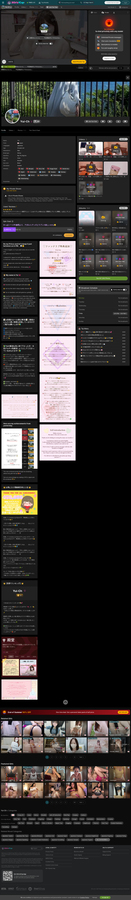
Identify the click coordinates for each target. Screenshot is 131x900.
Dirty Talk (41, 168)
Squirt (22, 172)
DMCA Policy (49, 858)
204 (107, 179)
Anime (43, 172)
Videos (24, 7)
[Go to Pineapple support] (30, 889)
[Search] (81, 2)
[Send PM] (125, 121)
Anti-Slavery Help (50, 868)
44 (82, 179)
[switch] (125, 290)
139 (82, 198)
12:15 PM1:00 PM (119, 313)
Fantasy (63, 172)
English (35, 848)
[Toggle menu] (3, 2)
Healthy (23, 175)
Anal (22, 168)
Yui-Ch (3, 811)
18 (82, 159)
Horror (33, 175)
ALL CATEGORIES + (102, 839)
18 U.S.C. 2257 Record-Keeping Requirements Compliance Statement (110, 889)
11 (81, 252)
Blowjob (31, 168)
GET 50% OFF (123, 712)
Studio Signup (78, 855)
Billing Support (107, 855)
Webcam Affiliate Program (81, 858)
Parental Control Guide (52, 865)
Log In (125, 2)
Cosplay (53, 172)
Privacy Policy (49, 851)
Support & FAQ (107, 851)
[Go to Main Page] (15, 2)
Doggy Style (53, 168)
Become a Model (78, 851)
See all (122, 139)
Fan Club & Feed (34, 130)
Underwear (33, 172)
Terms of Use (49, 855)
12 (98, 274)
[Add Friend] (118, 121)
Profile (17, 7)
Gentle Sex (65, 168)
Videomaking (57, 175)
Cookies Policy (50, 861)
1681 (82, 230)
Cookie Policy (84, 897)
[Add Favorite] (4, 62)
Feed (41, 7)
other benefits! (112, 54)
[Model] (128, 78)
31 (107, 159)
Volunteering (24, 178)
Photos (33, 7)
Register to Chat (109, 58)
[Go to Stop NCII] (39, 889)
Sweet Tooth (44, 175)
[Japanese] (13, 815)
